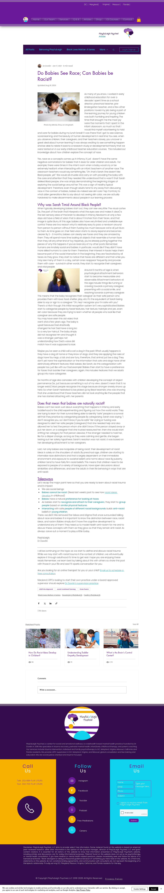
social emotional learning (66, 589)
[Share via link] (56, 603)
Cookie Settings (140, 889)
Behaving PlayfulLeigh (50, 49)
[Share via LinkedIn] (50, 603)
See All (135, 624)
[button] (139, 19)
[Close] (161, 889)
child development (46, 589)
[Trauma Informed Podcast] (72, 809)
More (102, 49)
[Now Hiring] (72, 830)
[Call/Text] (29, 808)
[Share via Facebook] (39, 603)
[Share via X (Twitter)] (44, 603)
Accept (153, 889)
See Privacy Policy (83, 890)
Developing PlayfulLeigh (72, 595)
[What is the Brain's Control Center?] (121, 638)
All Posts (30, 49)
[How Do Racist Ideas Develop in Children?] (43, 638)
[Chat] (72, 790)
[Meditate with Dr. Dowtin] (72, 819)
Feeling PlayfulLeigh (92, 595)
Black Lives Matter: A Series (81, 49)
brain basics (84, 589)
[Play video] (59, 280)
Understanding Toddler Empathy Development (78, 654)
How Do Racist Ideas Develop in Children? (42, 654)
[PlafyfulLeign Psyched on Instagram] (72, 780)
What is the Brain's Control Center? (119, 654)
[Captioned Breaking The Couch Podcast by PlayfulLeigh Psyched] (72, 800)
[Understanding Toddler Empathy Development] (82, 638)
